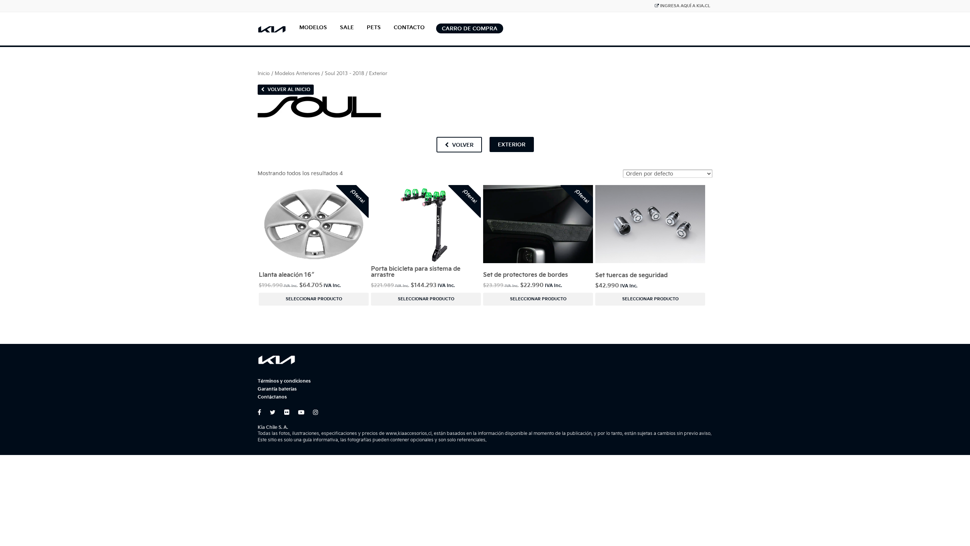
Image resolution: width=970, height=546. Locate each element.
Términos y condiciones (284, 381)
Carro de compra (470, 28)
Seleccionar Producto (314, 299)
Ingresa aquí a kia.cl (685, 5)
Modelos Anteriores (297, 74)
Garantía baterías (277, 389)
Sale (347, 27)
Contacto (409, 27)
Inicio (264, 74)
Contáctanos (272, 397)
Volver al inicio (288, 90)
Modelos (313, 27)
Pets (374, 27)
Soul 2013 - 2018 (344, 74)
